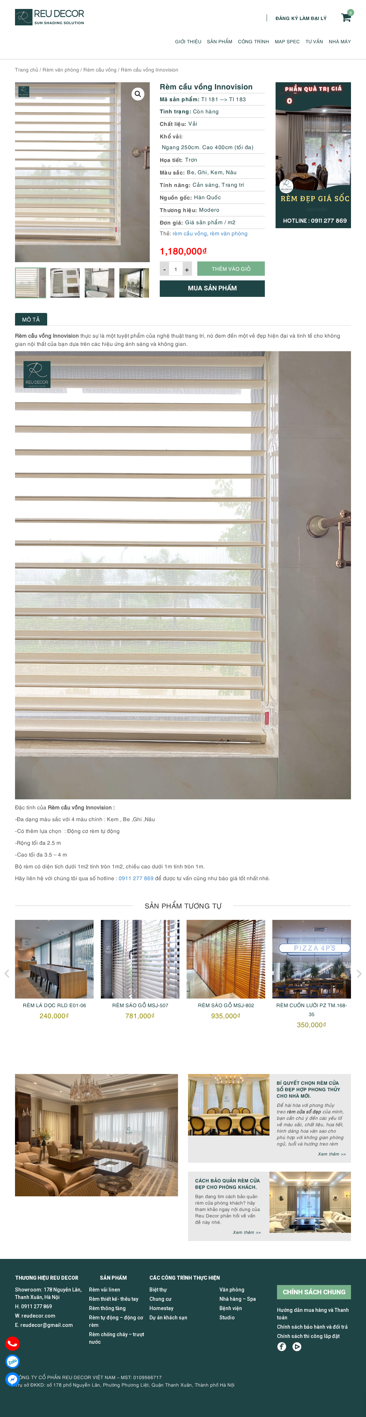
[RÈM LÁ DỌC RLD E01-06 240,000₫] (311, 959)
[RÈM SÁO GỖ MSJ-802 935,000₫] (140, 959)
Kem (217, 171)
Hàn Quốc (207, 196)
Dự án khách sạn (168, 1317)
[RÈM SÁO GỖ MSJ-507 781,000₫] (54, 959)
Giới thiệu (188, 41)
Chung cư (160, 1299)
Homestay (161, 1308)
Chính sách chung (314, 1292)
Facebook (282, 1347)
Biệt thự (158, 1290)
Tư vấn (314, 41)
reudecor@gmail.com (46, 1325)
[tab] (31, 319)
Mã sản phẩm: (180, 98)
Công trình (253, 41)
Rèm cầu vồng (100, 69)
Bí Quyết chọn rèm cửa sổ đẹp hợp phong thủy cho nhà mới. (308, 1089)
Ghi (202, 171)
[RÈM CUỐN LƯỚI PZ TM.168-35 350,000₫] (226, 959)
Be (190, 171)
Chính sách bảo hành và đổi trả (312, 1327)
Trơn (191, 159)
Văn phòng (231, 1290)
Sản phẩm (219, 41)
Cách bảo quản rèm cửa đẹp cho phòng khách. (227, 1183)
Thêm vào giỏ (231, 268)
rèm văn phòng (229, 232)
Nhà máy (340, 41)
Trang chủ (26, 69)
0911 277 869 (136, 877)
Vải (193, 123)
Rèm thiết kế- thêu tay (113, 1299)
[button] (138, 94)
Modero (209, 209)
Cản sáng (205, 184)
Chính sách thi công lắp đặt (308, 1336)
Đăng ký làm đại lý (301, 17)
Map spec (287, 41)
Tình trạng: (176, 110)
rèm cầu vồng (190, 232)
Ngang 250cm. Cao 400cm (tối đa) (208, 146)
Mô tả (31, 319)
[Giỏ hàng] (346, 17)
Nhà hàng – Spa (237, 1299)
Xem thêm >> (332, 1154)
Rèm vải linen (104, 1290)
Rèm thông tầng (107, 1308)
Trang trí (233, 184)
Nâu (231, 171)
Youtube (297, 1347)
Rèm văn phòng (61, 69)
